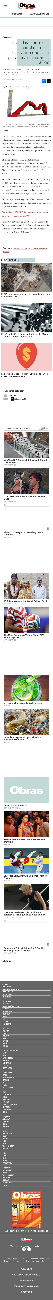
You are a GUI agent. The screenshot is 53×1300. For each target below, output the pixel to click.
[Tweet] (49, 81)
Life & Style (7, 1073)
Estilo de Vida (7, 1183)
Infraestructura (8, 992)
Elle (4, 1153)
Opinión (5, 1043)
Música (4, 1085)
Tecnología (6, 1014)
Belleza (4, 1143)
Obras (6, 252)
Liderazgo (5, 1121)
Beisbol (5, 1055)
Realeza (4, 1136)
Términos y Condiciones (26, 1286)
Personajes (6, 1178)
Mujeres (5, 1021)
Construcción (17, 13)
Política (5, 1028)
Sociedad (5, 1046)
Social (4, 1097)
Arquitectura (7, 994)
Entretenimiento (8, 1077)
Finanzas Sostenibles (9, 1104)
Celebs (4, 1160)
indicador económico (38, 249)
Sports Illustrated (10, 1050)
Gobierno (5, 1031)
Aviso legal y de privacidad (26, 1275)
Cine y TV (5, 1082)
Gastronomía (6, 1170)
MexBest (6, 1168)
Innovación (6, 1107)
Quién (5, 1131)
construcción (21, 249)
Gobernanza (6, 1099)
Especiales (5, 1126)
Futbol (4, 1053)
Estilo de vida (7, 1163)
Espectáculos (7, 1133)
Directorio (26, 1292)
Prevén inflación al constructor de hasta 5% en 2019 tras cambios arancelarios (24, 335)
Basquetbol (6, 1060)
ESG (3, 1019)
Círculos (5, 1139)
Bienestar (5, 1180)
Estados (5, 1041)
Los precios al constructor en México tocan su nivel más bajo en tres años (24, 375)
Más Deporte (6, 1063)
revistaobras (24, 1249)
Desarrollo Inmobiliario (40, 13)
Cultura (5, 1149)
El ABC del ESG (7, 1109)
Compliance (26, 1280)
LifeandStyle (6, 1024)
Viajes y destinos (8, 1175)
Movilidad (5, 1102)
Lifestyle (5, 1065)
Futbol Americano (8, 1058)
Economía (5, 1009)
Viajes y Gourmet (8, 1087)
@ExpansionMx (20, 399)
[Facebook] (44, 81)
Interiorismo (6, 997)
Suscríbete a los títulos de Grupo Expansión (27, 1231)
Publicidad (26, 1269)
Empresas (5, 1004)
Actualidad (6, 1119)
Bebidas (5, 1173)
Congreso (5, 1036)
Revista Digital (7, 1068)
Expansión (7, 1001)
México (4, 1033)
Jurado (4, 1185)
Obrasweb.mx (29, 1249)
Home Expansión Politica (10, 1006)
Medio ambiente (7, 1094)
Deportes (5, 1080)
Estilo (4, 1075)
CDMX (4, 1038)
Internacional (7, 1011)
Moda (4, 1141)
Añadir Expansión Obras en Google (16, 87)
